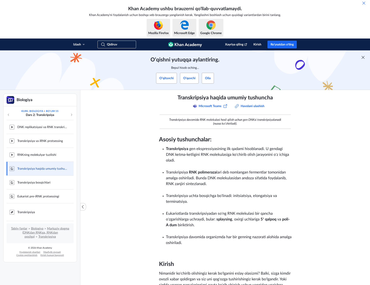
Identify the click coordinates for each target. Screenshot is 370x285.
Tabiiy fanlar (19, 228)
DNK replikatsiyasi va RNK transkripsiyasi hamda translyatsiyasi (42, 127)
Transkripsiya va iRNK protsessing (40, 140)
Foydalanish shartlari (29, 252)
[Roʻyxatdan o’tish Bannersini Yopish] (363, 57)
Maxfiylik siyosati (52, 252)
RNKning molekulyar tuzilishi (36, 154)
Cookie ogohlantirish (26, 255)
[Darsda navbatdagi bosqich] (71, 114)
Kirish (257, 44)
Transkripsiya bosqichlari (33, 182)
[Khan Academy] (185, 44)
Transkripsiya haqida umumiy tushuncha (42, 168)
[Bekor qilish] (364, 3)
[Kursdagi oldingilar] (8, 114)
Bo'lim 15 (52, 111)
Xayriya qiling (234, 44)
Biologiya (37, 228)
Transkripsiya (26, 212)
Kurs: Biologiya (32, 111)
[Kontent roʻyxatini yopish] (83, 207)
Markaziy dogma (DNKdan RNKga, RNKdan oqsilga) (45, 232)
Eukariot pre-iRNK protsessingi (38, 196)
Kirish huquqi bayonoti (52, 255)
